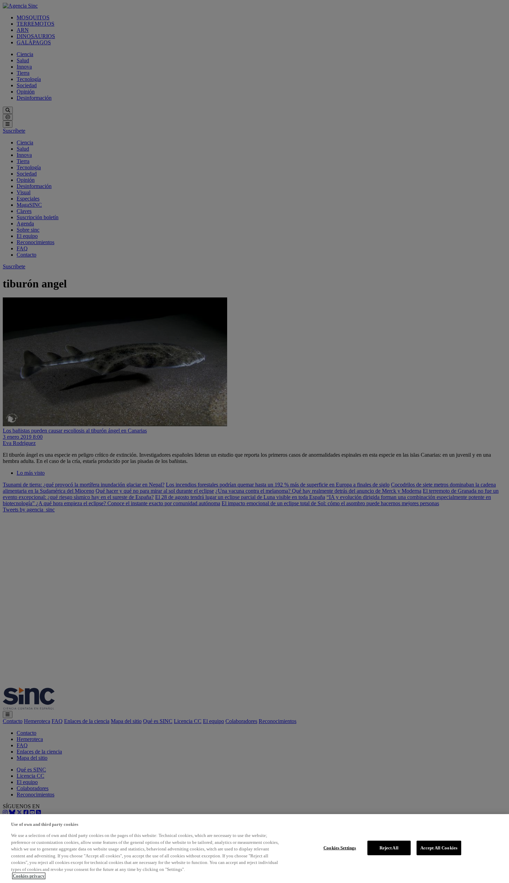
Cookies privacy (29, 875)
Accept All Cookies (438, 847)
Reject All (389, 847)
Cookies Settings (339, 847)
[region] (254, 848)
